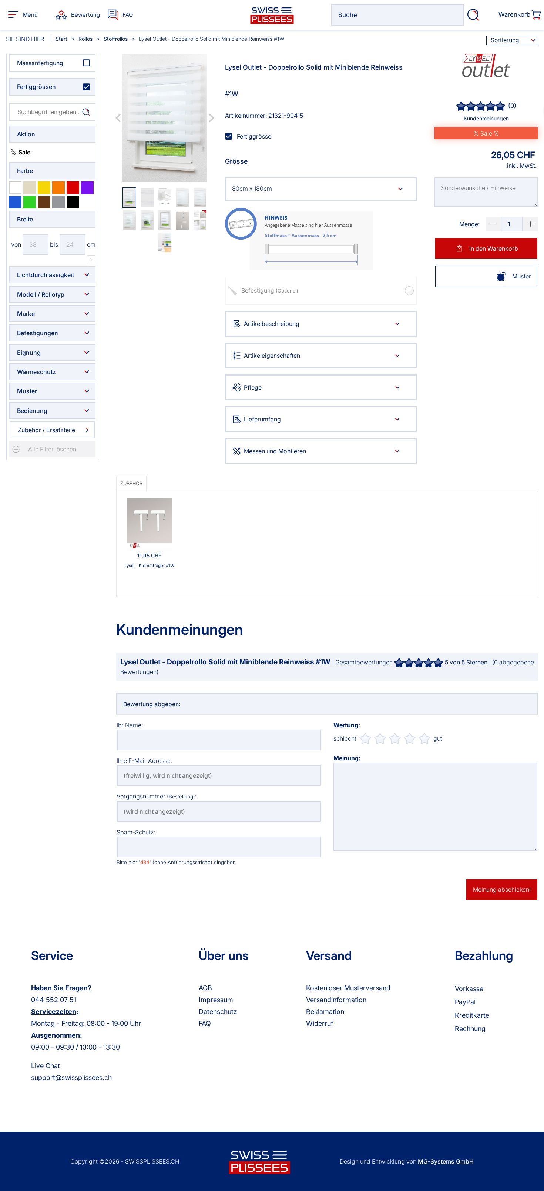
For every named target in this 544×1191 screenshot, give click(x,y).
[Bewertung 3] (395, 738)
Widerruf (319, 1023)
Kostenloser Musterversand (348, 988)
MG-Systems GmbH (446, 1161)
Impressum (216, 1000)
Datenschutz (218, 1011)
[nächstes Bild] (211, 118)
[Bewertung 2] (380, 738)
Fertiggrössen (36, 86)
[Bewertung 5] (424, 738)
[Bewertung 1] (365, 738)
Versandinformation (336, 1000)
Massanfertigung (40, 63)
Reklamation (325, 1011)
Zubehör (131, 483)
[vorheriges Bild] (118, 118)
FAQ (205, 1023)
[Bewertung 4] (410, 738)
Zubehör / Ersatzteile (46, 430)
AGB (205, 988)
